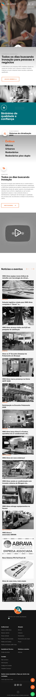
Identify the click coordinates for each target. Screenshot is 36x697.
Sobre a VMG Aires (6, 630)
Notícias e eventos (23, 649)
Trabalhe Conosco (6, 668)
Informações (4, 662)
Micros (9, 145)
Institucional (5, 627)
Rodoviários (11, 152)
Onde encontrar (5, 652)
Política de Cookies (6, 641)
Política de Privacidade (7, 638)
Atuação (20, 627)
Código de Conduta (6, 665)
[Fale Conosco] (33, 694)
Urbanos (10, 148)
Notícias (20, 652)
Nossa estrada (5, 635)
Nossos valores (5, 633)
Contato (3, 656)
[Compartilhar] (33, 680)
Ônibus (10, 141)
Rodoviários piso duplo (17, 155)
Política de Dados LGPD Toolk (9, 644)
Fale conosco (4, 659)
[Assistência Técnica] (33, 687)
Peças (19, 641)
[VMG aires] (9, 4)
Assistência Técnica (7, 649)
